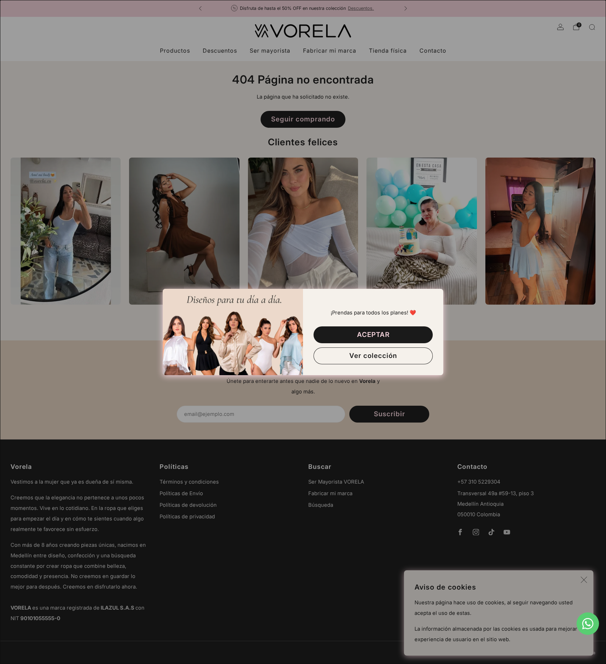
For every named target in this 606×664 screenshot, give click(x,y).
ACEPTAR (373, 335)
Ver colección (373, 356)
